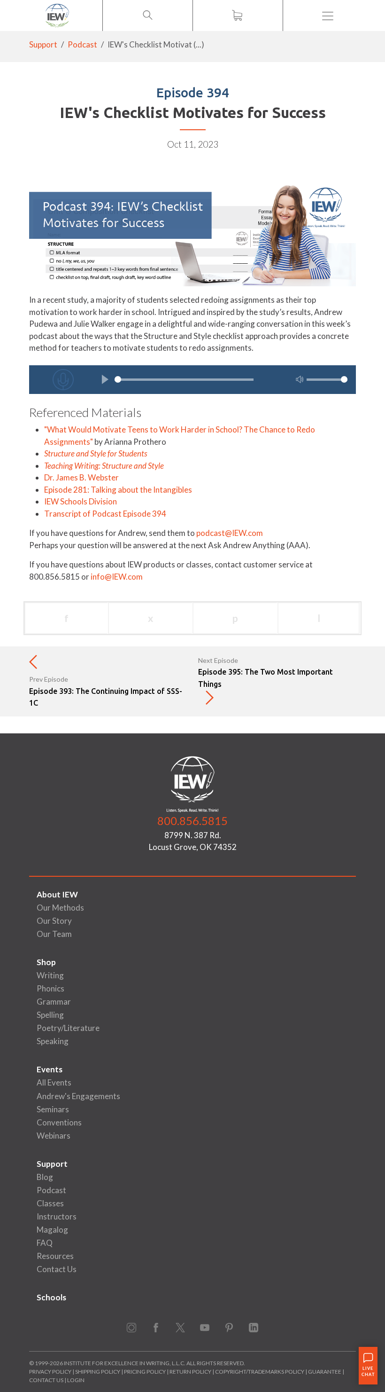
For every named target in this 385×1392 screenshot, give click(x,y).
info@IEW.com (117, 577)
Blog (45, 1177)
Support (43, 44)
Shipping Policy (97, 1371)
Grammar (54, 1002)
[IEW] (57, 15)
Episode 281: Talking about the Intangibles (118, 490)
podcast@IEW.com (229, 533)
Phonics (50, 988)
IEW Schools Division (80, 501)
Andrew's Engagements (78, 1096)
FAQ (45, 1243)
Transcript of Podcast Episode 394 (105, 514)
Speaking (53, 1041)
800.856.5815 (192, 820)
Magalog (52, 1230)
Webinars (53, 1135)
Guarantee (325, 1371)
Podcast (82, 44)
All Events (54, 1082)
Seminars (53, 1109)
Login (76, 1380)
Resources (55, 1256)
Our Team (54, 934)
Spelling (50, 1015)
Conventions (59, 1122)
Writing (50, 975)
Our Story (54, 921)
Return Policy (190, 1371)
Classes (50, 1203)
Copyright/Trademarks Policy (259, 1371)
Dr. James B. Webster (81, 477)
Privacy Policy (50, 1371)
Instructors (57, 1216)
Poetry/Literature (68, 1028)
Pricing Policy (145, 1371)
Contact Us (57, 1269)
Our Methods (60, 907)
